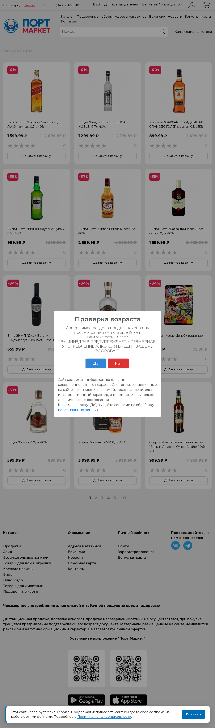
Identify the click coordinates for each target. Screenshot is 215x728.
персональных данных (78, 410)
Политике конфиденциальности (104, 717)
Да (95, 363)
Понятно (193, 714)
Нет (118, 363)
